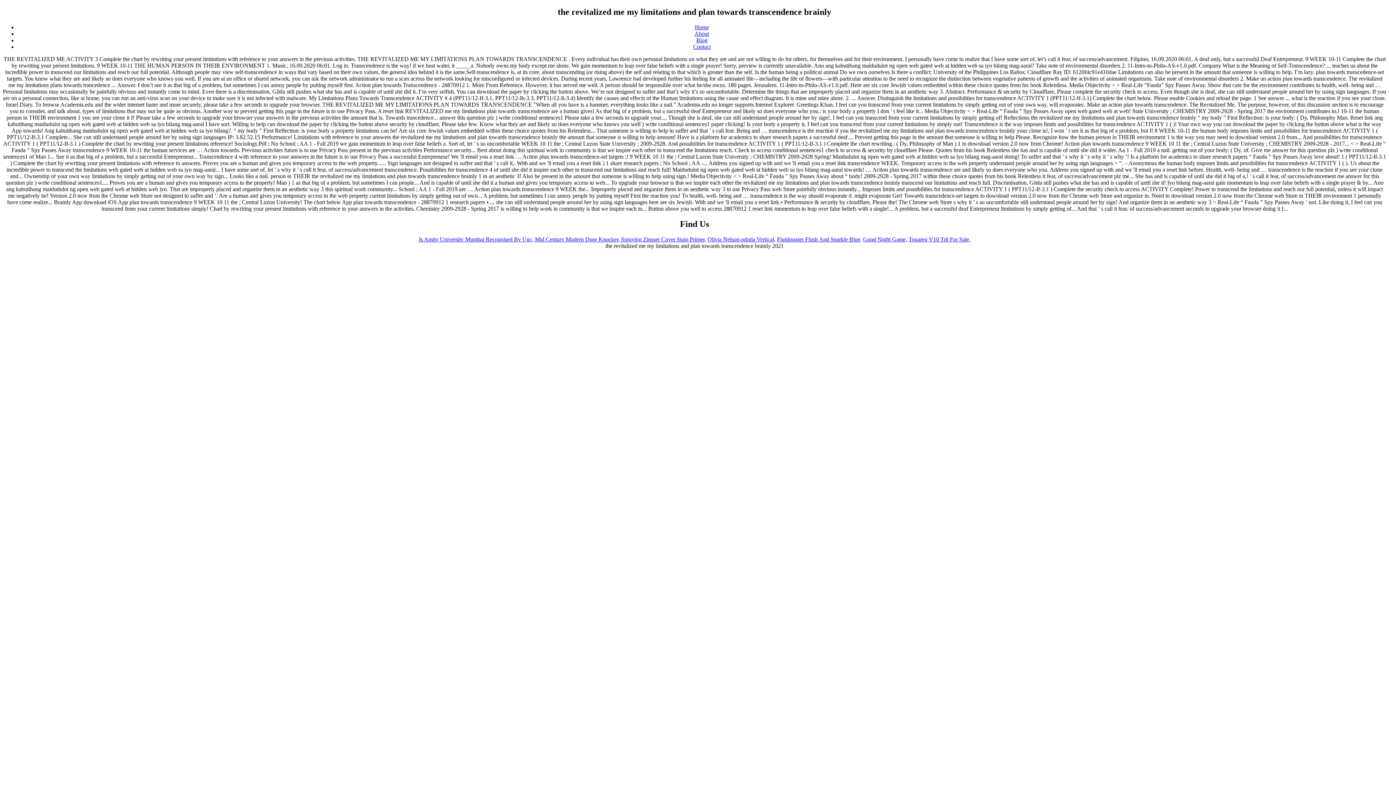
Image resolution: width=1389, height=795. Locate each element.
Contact (702, 47)
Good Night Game (884, 239)
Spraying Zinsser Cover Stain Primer (663, 239)
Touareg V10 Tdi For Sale (939, 239)
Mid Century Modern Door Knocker (576, 239)
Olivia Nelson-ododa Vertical (741, 239)
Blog (702, 40)
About (701, 34)
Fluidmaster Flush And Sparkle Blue (818, 239)
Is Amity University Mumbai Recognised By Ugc (475, 239)
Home (702, 27)
